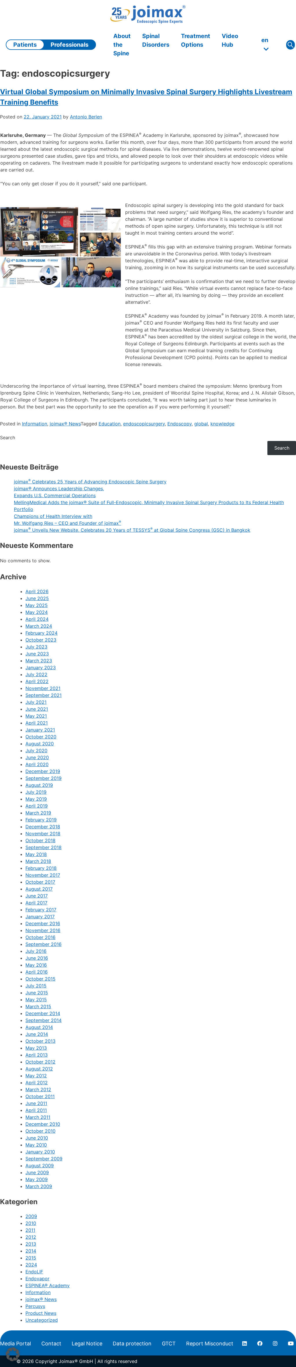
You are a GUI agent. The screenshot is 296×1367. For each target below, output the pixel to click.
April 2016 (36, 972)
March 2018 (38, 861)
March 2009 (38, 1186)
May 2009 (36, 1179)
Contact (51, 1343)
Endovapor (37, 1278)
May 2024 (36, 612)
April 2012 (36, 1082)
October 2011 (40, 1096)
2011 (30, 1230)
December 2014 (42, 1013)
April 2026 (37, 591)
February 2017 (40, 909)
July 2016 (36, 951)
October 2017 (40, 882)
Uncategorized (41, 1320)
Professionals (69, 44)
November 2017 (42, 875)
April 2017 (36, 903)
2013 (30, 1244)
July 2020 (36, 750)
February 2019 (41, 820)
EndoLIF (34, 1271)
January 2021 (40, 730)
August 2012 (39, 1069)
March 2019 (38, 813)
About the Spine (122, 45)
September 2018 (43, 847)
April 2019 (36, 806)
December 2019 (42, 771)
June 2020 (37, 757)
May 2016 (36, 965)
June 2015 (36, 992)
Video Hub (230, 40)
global (201, 424)
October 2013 (40, 1041)
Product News (40, 1313)
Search (7, 437)
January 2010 (40, 1152)
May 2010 (36, 1145)
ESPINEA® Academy (47, 1285)
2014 (30, 1251)
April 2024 (37, 619)
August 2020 (39, 743)
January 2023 (40, 667)
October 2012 (40, 1062)
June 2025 (37, 598)
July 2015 (36, 986)
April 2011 (36, 1110)
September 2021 (43, 695)
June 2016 (36, 958)
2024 (31, 1265)
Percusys (35, 1306)
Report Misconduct (209, 1343)
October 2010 (40, 1131)
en (264, 40)
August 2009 (39, 1165)
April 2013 (36, 1055)
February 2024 (41, 633)
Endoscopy (179, 424)
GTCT (169, 1343)
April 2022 (37, 681)
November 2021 (42, 688)
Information (34, 424)
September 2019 (43, 778)
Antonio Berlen (86, 117)
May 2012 (36, 1075)
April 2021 (36, 723)
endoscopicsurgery (144, 424)
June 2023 (37, 654)
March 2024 (38, 626)
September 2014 (43, 1020)
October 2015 (40, 979)
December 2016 (42, 923)
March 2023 (38, 660)
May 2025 (36, 605)
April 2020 (37, 764)
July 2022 (36, 674)
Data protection (132, 1343)
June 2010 (36, 1138)
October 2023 (40, 640)
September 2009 (43, 1159)
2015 (30, 1258)
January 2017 (40, 916)
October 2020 (40, 737)
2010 (30, 1223)
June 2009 (37, 1172)
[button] (12, 1354)
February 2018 (41, 868)
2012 (30, 1237)
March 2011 (37, 1117)
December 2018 (42, 826)
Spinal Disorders (155, 40)
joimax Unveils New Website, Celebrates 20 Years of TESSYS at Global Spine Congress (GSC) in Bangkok (132, 530)
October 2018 (40, 840)
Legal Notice (87, 1343)
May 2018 (36, 854)
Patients (25, 44)
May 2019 (36, 799)
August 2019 (39, 785)
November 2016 (42, 930)
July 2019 (36, 792)
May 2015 (36, 999)
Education (110, 424)
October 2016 (40, 937)
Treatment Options (195, 40)
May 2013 (36, 1048)
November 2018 (42, 833)
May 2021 (36, 716)
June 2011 (36, 1103)
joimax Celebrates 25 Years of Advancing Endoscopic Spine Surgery (90, 481)
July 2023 (36, 647)
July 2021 (36, 702)
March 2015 (38, 1006)
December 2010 (42, 1124)
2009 (31, 1216)
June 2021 (36, 709)
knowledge (222, 424)
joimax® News (65, 424)
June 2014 (36, 1034)
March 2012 (38, 1089)
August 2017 (39, 889)
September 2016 (43, 944)
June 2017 (36, 896)
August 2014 (39, 1027)
